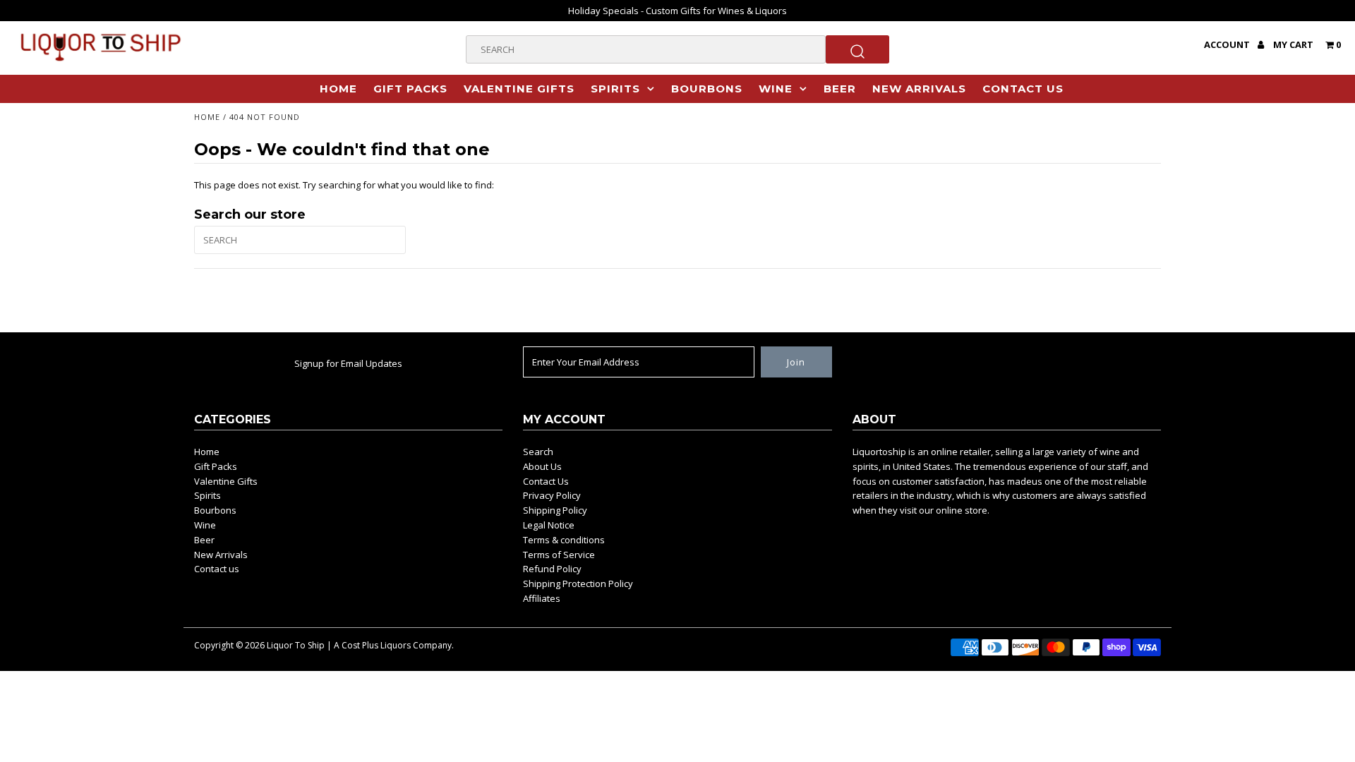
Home (338, 88)
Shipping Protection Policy (578, 583)
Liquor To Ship (296, 645)
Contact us (1023, 88)
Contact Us (546, 481)
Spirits (615, 88)
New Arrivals (919, 88)
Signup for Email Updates (348, 363)
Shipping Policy (555, 510)
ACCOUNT (1228, 44)
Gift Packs (410, 88)
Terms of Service (559, 554)
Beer (840, 88)
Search (538, 451)
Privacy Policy (552, 495)
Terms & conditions (564, 539)
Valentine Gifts (519, 88)
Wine (776, 88)
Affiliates (541, 598)
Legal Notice (548, 525)
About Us (542, 466)
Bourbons (706, 88)
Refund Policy (552, 568)
